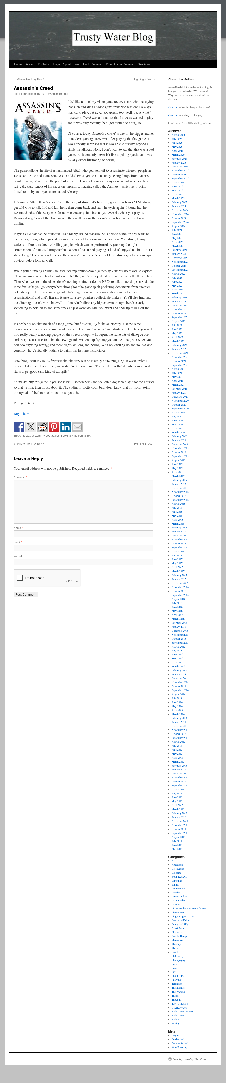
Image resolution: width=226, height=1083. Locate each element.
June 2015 (177, 654)
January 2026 (179, 162)
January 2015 (179, 674)
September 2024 (180, 222)
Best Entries (178, 868)
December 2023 (180, 257)
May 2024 (177, 238)
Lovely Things (179, 936)
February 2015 (179, 670)
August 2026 (178, 134)
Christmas (177, 880)
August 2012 (178, 789)
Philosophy (178, 956)
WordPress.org (179, 1047)
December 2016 (180, 583)
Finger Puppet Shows (183, 916)
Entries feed (178, 1039)
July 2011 (177, 841)
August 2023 (178, 273)
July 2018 (177, 507)
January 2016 (179, 626)
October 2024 (179, 218)
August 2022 (178, 321)
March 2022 (178, 341)
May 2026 (177, 146)
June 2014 (177, 702)
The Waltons (178, 991)
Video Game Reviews (120, 64)
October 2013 (179, 733)
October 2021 (179, 361)
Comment (20, 477)
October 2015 (179, 638)
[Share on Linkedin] (65, 427)
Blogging (176, 872)
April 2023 (177, 289)
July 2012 (177, 793)
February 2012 (179, 813)
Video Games (51, 435)
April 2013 (177, 757)
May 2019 (177, 468)
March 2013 (178, 761)
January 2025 (179, 206)
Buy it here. (22, 413)
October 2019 (179, 452)
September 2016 (180, 595)
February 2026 (179, 158)
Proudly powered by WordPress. (190, 1059)
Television (177, 983)
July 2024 (177, 230)
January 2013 (179, 769)
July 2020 (177, 416)
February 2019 (179, 480)
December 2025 (180, 166)
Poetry (175, 967)
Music (175, 948)
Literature (177, 932)
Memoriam (177, 940)
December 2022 (180, 305)
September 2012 (180, 785)
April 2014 (177, 710)
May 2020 (177, 424)
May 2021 (177, 376)
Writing (175, 1023)
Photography (178, 960)
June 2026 (177, 142)
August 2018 (178, 503)
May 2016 (177, 610)
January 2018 (179, 531)
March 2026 (178, 154)
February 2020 (179, 436)
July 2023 (177, 277)
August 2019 (178, 460)
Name (18, 528)
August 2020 (178, 412)
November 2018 (180, 491)
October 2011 (179, 829)
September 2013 (180, 737)
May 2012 (177, 801)
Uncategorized (179, 1007)
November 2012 (180, 777)
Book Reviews (92, 64)
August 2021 (178, 368)
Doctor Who (178, 900)
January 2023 (179, 301)
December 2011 (180, 821)
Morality (176, 944)
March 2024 (178, 245)
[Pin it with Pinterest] (54, 427)
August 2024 (178, 226)
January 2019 (179, 484)
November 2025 (180, 170)
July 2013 (177, 745)
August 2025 (178, 182)
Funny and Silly (180, 924)
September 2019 (180, 456)
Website (18, 556)
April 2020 (177, 428)
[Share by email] (77, 427)
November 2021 (180, 357)
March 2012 (178, 809)
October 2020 (179, 404)
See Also (144, 64)
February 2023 (179, 297)
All (173, 860)
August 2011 (178, 837)
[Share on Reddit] (42, 427)
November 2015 (180, 634)
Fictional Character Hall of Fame (189, 908)
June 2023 (177, 281)
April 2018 (177, 519)
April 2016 (177, 614)
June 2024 (177, 234)
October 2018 (179, 495)
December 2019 (180, 444)
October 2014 (179, 686)
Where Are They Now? (29, 79)
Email (18, 542)
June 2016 (177, 606)
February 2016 (179, 622)
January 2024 (179, 253)
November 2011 (180, 825)
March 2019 (178, 476)
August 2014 (178, 694)
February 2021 (179, 388)
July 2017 (177, 555)
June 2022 (177, 329)
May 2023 (177, 285)
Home (18, 64)
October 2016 (179, 591)
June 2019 (177, 464)
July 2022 (177, 325)
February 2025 (179, 202)
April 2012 (177, 805)
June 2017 (177, 559)
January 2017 (179, 579)
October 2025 (179, 174)
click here (173, 107)
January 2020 (179, 440)
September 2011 (180, 833)
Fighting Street (144, 79)
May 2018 (177, 515)
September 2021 (180, 365)
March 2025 (178, 198)
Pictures (176, 964)
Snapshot (176, 979)
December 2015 (180, 630)
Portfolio (43, 64)
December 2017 (180, 535)
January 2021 (179, 392)
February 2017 (179, 575)
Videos (175, 1019)
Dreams (176, 904)
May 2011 (177, 848)
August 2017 (178, 551)
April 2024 (177, 242)
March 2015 (178, 666)
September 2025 (180, 178)
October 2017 (179, 543)
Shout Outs (178, 975)
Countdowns (178, 888)
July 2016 (177, 603)
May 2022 (177, 333)
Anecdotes (177, 864)
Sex (174, 971)
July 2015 (177, 650)
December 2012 (180, 773)
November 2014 (180, 682)
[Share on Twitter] (30, 427)
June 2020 (177, 420)
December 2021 (180, 353)
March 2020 (178, 432)
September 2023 (180, 269)
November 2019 (180, 448)
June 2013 (177, 749)
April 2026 (177, 150)
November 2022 (180, 309)
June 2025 (177, 186)
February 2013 (179, 765)
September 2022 (180, 317)
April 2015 (177, 662)
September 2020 (180, 408)
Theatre (175, 995)
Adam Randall (60, 93)
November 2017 (180, 539)
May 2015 (177, 658)
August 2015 (178, 646)
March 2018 (178, 523)
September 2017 (180, 547)
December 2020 (180, 396)
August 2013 (178, 741)
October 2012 (179, 781)
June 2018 (177, 511)
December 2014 (180, 678)
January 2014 (179, 722)
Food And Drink (180, 920)
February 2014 (179, 718)
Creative (176, 892)
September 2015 (180, 642)
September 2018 (180, 499)
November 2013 (180, 729)
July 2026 (177, 138)
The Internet (178, 987)
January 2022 (179, 349)
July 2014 (177, 698)
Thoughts (177, 999)
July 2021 (177, 372)
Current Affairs (180, 896)
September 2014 (180, 690)
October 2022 (179, 313)
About (30, 64)
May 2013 (177, 753)
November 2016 (180, 587)
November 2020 (180, 400)
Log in (175, 1035)
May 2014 (177, 706)
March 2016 (178, 618)
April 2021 (177, 380)
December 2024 (180, 210)
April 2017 (177, 567)
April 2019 (177, 472)
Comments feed (180, 1043)
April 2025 (177, 194)
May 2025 (177, 190)
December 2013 (180, 726)
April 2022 (177, 337)
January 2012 (179, 817)
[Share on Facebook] (19, 427)
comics (175, 884)
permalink (84, 435)
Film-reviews (179, 912)
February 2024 (179, 249)
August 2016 (178, 599)
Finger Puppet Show (66, 64)
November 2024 (180, 214)
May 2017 (177, 563)
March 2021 (178, 384)
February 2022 (179, 345)
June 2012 (177, 797)
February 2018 (179, 527)
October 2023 (179, 265)
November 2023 (180, 261)
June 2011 (177, 845)
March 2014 (178, 714)
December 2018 (180, 487)
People (175, 952)
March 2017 (178, 571)
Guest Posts (178, 928)
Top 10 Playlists (180, 1003)
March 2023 (178, 293)
